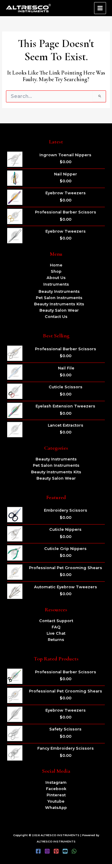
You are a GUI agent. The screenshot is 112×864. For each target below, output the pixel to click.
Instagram (56, 782)
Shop (56, 271)
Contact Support (56, 621)
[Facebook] (38, 851)
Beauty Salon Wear (59, 310)
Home (56, 265)
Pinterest (56, 795)
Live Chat (56, 633)
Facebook (56, 788)
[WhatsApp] (74, 851)
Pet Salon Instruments (59, 297)
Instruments (56, 284)
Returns (56, 639)
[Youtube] (65, 851)
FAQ (56, 627)
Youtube (56, 801)
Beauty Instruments (59, 291)
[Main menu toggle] (100, 8)
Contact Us (56, 316)
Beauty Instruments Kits (59, 304)
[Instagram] (47, 851)
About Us (56, 277)
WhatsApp (56, 807)
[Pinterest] (56, 851)
